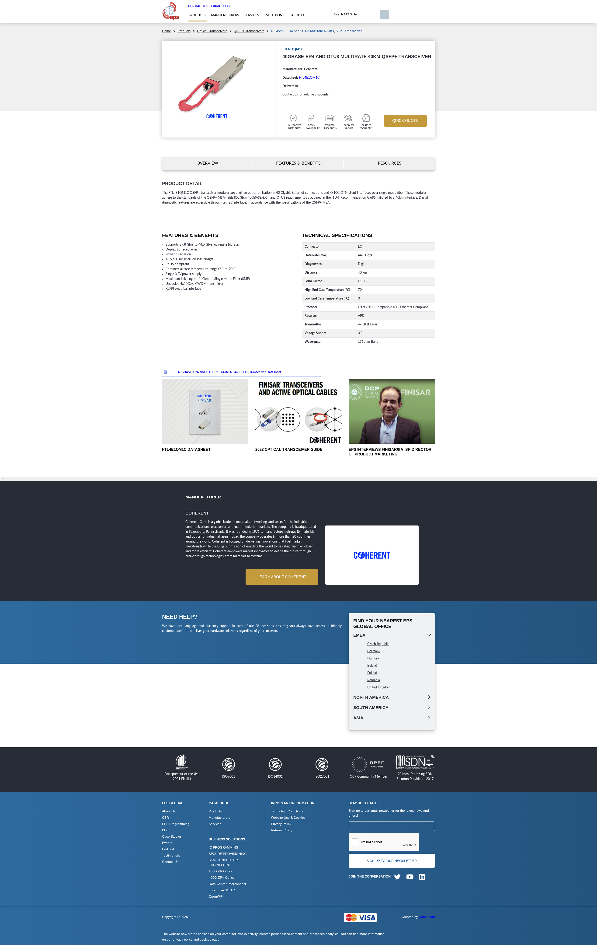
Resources (389, 163)
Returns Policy (281, 830)
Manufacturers (225, 15)
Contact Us (170, 862)
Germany (373, 651)
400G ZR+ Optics (221, 877)
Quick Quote (405, 121)
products (197, 15)
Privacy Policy (281, 824)
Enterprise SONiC (222, 890)
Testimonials (171, 855)
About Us (299, 15)
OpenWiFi (216, 896)
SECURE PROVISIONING (228, 854)
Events (167, 843)
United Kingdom (379, 687)
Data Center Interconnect (227, 884)
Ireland (372, 665)
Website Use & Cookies (288, 817)
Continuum (427, 917)
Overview (207, 163)
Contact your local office (210, 6)
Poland (372, 673)
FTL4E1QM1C (309, 77)
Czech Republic (378, 644)
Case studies (172, 836)
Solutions (275, 15)
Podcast (168, 849)
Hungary (373, 658)
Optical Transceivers (212, 31)
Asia (358, 718)
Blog (165, 830)
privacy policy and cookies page (196, 939)
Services (251, 15)
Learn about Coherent (281, 577)
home (166, 31)
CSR (165, 817)
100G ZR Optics (221, 871)
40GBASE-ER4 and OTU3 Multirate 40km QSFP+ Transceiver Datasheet (229, 372)
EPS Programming (175, 824)
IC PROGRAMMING (223, 847)
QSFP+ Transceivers (249, 31)
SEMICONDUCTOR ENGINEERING (223, 862)
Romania (373, 680)
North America (371, 697)
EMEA (359, 635)
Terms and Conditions (287, 811)
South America (371, 707)
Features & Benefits (298, 163)
